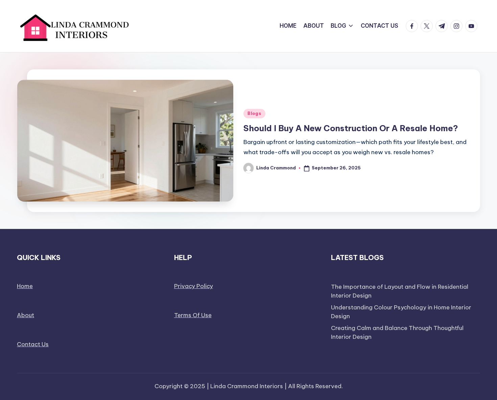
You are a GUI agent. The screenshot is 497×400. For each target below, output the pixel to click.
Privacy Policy (193, 286)
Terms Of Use (193, 315)
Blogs (254, 113)
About (25, 315)
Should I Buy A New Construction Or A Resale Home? (350, 128)
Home (25, 286)
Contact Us (33, 344)
